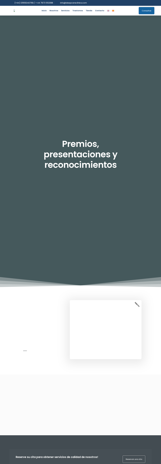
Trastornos (77, 10)
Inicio (44, 10)
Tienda (89, 10)
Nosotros (54, 10)
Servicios (65, 10)
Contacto (99, 10)
